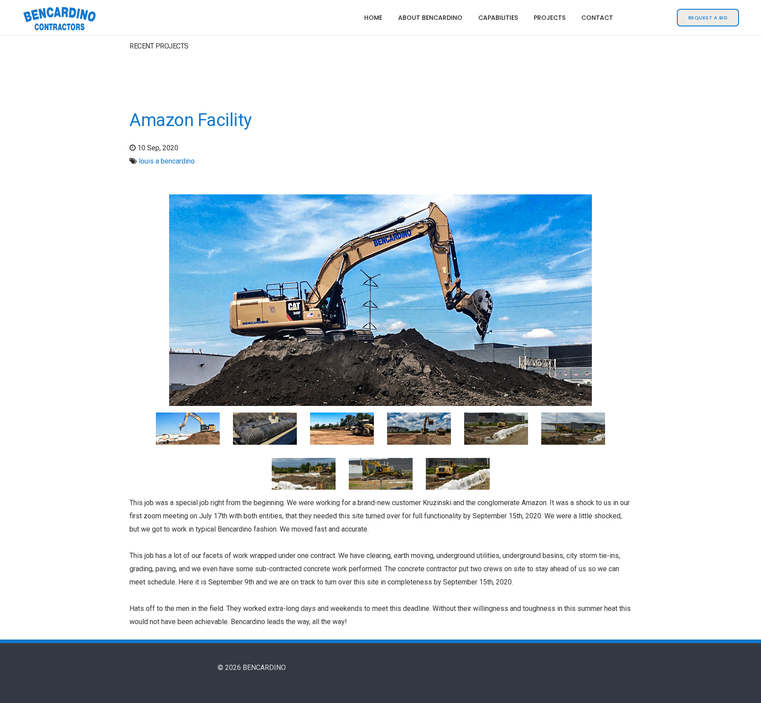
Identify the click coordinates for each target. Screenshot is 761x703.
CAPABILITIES (498, 17)
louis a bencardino (167, 161)
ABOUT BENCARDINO (430, 17)
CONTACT (597, 17)
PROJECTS (549, 17)
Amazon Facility (190, 120)
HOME (373, 17)
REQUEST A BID (708, 17)
